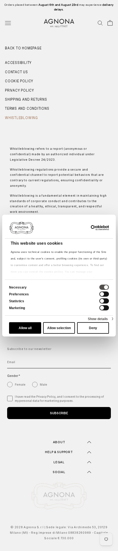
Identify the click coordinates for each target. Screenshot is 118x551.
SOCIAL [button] (59, 472)
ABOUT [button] (59, 442)
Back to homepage (23, 48)
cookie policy (53, 271)
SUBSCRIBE (59, 413)
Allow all (25, 328)
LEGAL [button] (59, 462)
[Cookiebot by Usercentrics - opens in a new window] (85, 227)
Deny (93, 328)
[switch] (104, 293)
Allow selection (59, 328)
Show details (98, 319)
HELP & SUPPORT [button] (59, 452)
